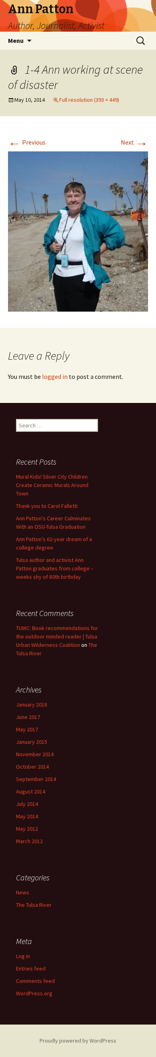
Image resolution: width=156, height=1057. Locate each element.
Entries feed (31, 968)
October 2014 (32, 766)
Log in (23, 956)
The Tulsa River (34, 904)
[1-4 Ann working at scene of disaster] (78, 231)
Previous (27, 142)
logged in (55, 376)
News (22, 892)
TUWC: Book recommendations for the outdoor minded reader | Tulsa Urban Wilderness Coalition (57, 636)
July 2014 (27, 803)
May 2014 (27, 816)
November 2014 (35, 754)
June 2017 (28, 717)
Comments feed (35, 981)
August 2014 (30, 791)
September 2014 (36, 779)
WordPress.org (34, 993)
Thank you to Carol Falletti (47, 505)
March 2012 (29, 841)
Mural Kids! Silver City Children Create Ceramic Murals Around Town (52, 485)
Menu (16, 40)
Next (134, 142)
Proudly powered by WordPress (78, 1040)
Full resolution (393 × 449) (89, 99)
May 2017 (27, 729)
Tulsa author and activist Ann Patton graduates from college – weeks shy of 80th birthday (55, 568)
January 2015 (31, 741)
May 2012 (27, 828)
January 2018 (31, 704)
